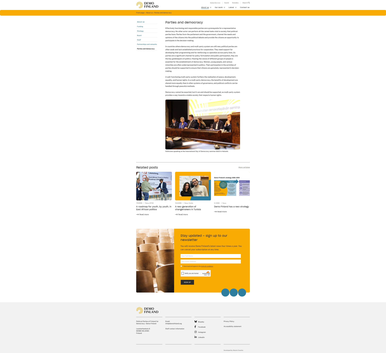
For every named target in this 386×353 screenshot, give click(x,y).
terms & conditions (207, 266)
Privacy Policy (229, 321)
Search (245, 3)
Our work (219, 7)
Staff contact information (174, 329)
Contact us (244, 7)
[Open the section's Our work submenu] (224, 7)
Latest (231, 7)
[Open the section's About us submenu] (211, 7)
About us (205, 7)
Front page (140, 13)
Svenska (235, 3)
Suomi (226, 3)
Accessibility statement (232, 326)
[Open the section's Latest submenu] (236, 7)
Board (139, 35)
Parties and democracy (146, 49)
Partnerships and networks (147, 44)
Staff (139, 40)
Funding (140, 26)
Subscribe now (215, 3)
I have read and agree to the (198, 266)
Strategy (140, 31)
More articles (244, 167)
